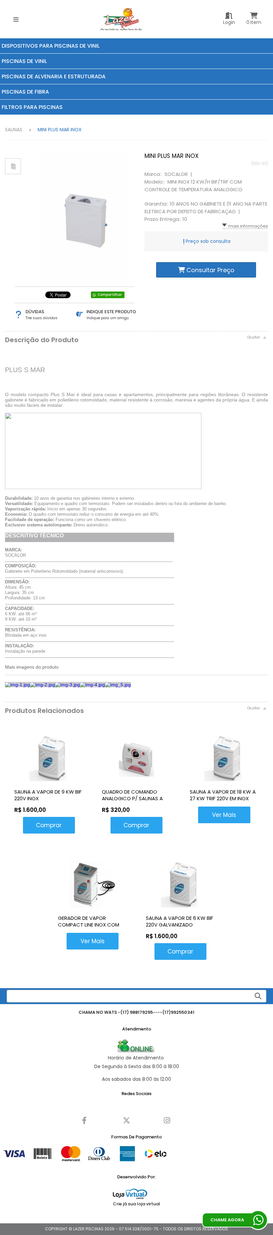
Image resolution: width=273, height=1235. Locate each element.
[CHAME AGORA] (258, 1220)
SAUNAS (13, 129)
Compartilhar (110, 294)
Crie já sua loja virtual (136, 1204)
